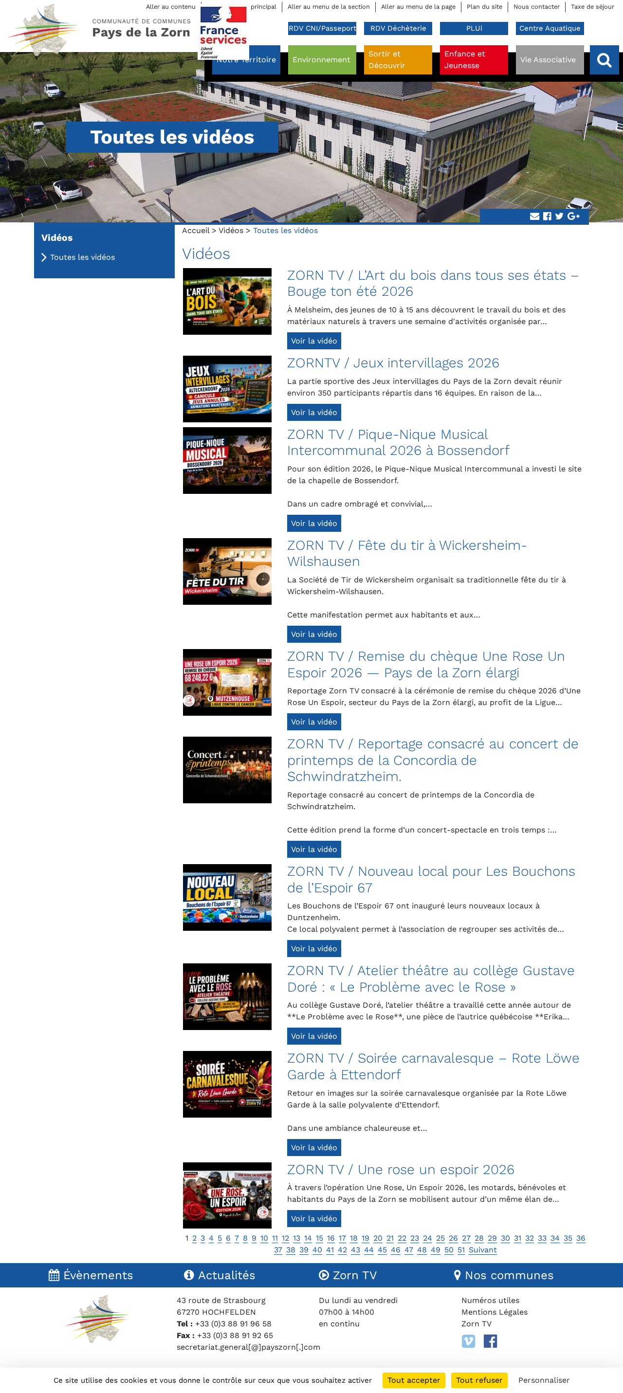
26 (453, 1238)
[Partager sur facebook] (547, 216)
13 (296, 1238)
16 (331, 1238)
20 (378, 1238)
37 (278, 1249)
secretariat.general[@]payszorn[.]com (248, 1347)
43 (355, 1249)
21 (390, 1238)
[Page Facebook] (490, 1341)
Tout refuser (479, 1380)
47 (408, 1249)
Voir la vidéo (314, 340)
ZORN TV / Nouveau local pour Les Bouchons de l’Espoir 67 (431, 879)
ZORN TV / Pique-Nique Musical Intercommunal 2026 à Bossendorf (398, 442)
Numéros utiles (490, 1300)
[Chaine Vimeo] (468, 1341)
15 (319, 1238)
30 (505, 1238)
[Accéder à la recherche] (604, 59)
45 (382, 1249)
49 (435, 1249)
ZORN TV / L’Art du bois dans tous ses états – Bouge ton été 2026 (433, 283)
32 (529, 1238)
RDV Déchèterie (398, 28)
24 (427, 1238)
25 (440, 1238)
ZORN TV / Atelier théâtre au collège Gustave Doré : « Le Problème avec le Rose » (431, 978)
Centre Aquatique (550, 28)
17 (342, 1238)
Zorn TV (476, 1323)
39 (304, 1249)
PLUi (474, 28)
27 (466, 1238)
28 (479, 1238)
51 (461, 1249)
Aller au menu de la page (418, 6)
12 (285, 1238)
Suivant (483, 1249)
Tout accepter (413, 1380)
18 (354, 1238)
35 (568, 1238)
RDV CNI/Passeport (322, 28)
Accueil (195, 230)
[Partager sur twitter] (559, 216)
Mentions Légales (494, 1312)
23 (414, 1238)
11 (275, 1238)
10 (264, 1238)
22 (402, 1238)
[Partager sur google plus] (574, 216)
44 (369, 1249)
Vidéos (231, 230)
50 (449, 1249)
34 (555, 1238)
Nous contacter (536, 6)
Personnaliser (544, 1380)
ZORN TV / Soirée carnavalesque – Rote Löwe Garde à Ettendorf (433, 1066)
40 (317, 1249)
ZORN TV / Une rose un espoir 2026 (400, 1169)
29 (492, 1238)
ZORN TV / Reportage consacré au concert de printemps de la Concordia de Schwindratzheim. (433, 760)
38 (290, 1249)
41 (330, 1249)
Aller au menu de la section (329, 6)
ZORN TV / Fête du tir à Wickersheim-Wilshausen (407, 553)
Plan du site (484, 6)
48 (422, 1249)
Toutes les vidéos (82, 257)
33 (542, 1238)
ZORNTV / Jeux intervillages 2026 (393, 363)
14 (308, 1238)
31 (517, 1238)
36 (581, 1238)
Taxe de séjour (592, 6)
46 (396, 1249)
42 (342, 1249)
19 (365, 1238)
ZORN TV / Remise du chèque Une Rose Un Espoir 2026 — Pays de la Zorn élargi (426, 664)
